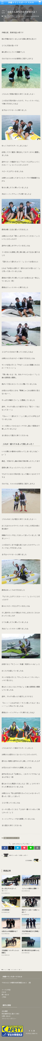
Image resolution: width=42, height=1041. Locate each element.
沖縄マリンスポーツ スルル (21, 2)
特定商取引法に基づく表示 (10, 1014)
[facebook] (29, 1031)
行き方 (4, 992)
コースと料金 (6, 990)
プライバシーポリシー (9, 1018)
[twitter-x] (32, 1031)
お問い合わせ (6, 1016)
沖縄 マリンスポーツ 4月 (11, 16)
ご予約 (4, 997)
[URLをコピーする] (37, 848)
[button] (5, 848)
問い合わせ (5, 994)
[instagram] (34, 1031)
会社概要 (5, 1011)
